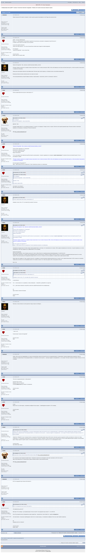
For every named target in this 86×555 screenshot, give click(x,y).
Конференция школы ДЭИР (7, 7)
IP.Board (43, 550)
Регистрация (48, 4)
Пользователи (75, 2)
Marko (4, 62)
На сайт (2, 2)
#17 (84, 450)
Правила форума (8, 2)
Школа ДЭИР (48, 551)
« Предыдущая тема (54, 532)
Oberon (21, 444)
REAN (16, 444)
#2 (84, 37)
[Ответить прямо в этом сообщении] (82, 34)
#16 (84, 427)
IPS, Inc (48, 550)
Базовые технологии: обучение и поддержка (22, 7)
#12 (84, 329)
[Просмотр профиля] (3, 40)
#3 (84, 62)
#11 (84, 301)
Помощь (83, 2)
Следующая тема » (81, 532)
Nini (18, 55)
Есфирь (14, 55)
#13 (84, 354)
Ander (4, 37)
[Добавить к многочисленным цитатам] (76, 34)
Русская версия (38, 550)
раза (10, 130)
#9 (84, 222)
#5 (84, 115)
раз (8, 24)
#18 (84, 479)
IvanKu (21, 55)
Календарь (70, 2)
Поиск (80, 2)
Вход (44, 4)
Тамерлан (5, 14)
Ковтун (17, 55)
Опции (80, 12)
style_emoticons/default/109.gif (20, 461)
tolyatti (24, 55)
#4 (84, 90)
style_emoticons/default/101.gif (20, 131)
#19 (84, 501)
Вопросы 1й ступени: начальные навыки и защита (42, 7)
